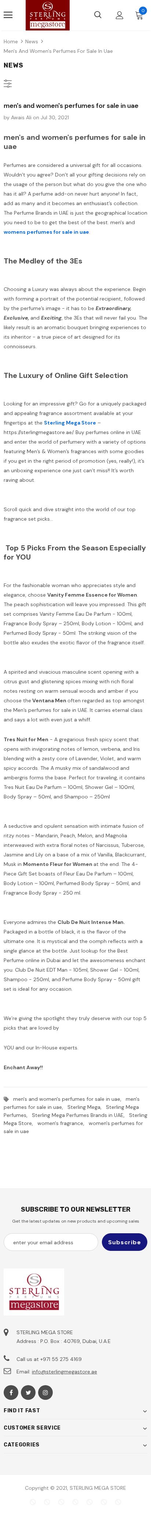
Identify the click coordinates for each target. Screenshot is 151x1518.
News (31, 41)
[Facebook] (11, 1392)
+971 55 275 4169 (61, 1359)
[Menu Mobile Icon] (8, 15)
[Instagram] (45, 1392)
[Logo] (48, 15)
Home (11, 41)
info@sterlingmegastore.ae (64, 1371)
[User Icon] (120, 15)
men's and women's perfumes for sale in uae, (69, 1099)
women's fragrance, (63, 1123)
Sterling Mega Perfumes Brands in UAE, (80, 1115)
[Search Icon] (98, 15)
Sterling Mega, (86, 1107)
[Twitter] (28, 1392)
